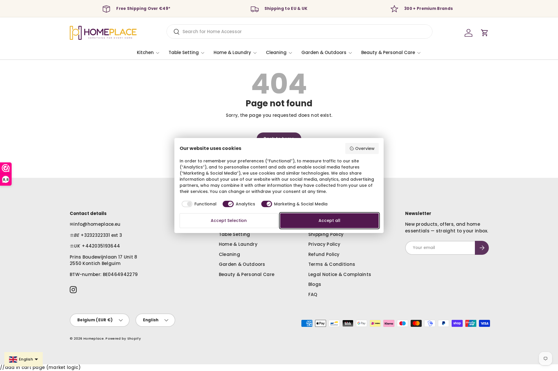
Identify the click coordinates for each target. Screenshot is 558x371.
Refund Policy (324, 254)
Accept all (329, 220)
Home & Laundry (232, 52)
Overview (365, 148)
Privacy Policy (324, 244)
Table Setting (184, 52)
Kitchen (145, 52)
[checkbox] (198, 204)
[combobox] (299, 31)
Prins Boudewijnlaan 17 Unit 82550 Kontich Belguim (103, 260)
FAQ (312, 294)
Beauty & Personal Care (388, 52)
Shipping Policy (326, 234)
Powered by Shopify (123, 338)
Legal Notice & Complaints (339, 274)
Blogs (314, 284)
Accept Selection (229, 220)
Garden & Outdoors (323, 52)
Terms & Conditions (331, 264)
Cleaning (276, 52)
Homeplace (93, 338)
